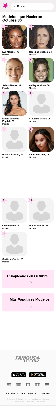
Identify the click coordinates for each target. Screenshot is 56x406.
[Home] (28, 359)
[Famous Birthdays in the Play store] (37, 374)
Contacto (21, 393)
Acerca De (10, 393)
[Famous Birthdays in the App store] (18, 374)
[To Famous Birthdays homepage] (5, 6)
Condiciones (45, 393)
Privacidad (32, 393)
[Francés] (28, 384)
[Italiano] (37, 384)
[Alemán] (47, 384)
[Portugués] (18, 384)
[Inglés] (9, 384)
